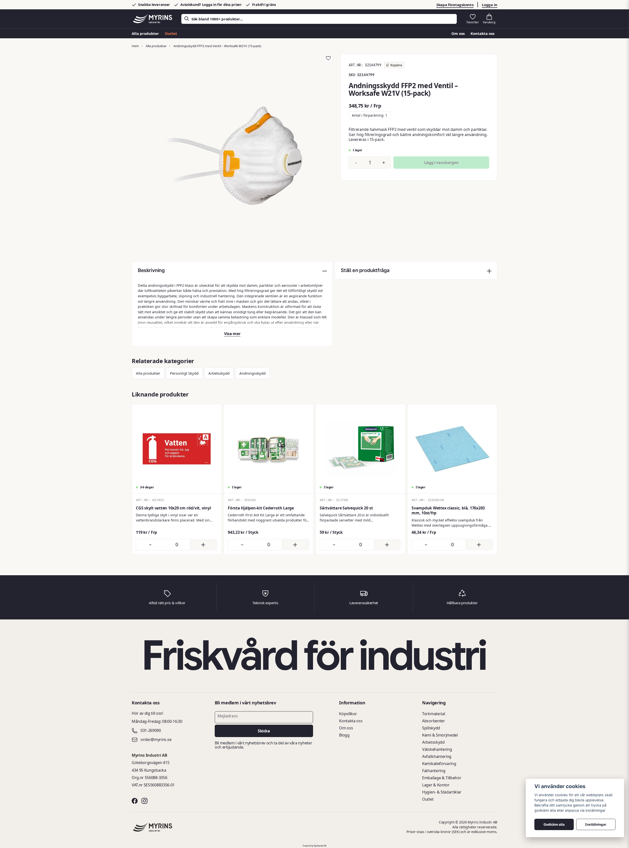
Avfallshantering (436, 756)
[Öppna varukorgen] (489, 19)
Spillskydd (431, 728)
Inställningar (595, 824)
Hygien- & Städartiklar (441, 792)
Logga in (489, 4)
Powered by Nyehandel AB (314, 845)
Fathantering (433, 770)
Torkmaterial (433, 713)
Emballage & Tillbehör (441, 777)
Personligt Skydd (184, 373)
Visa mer (232, 333)
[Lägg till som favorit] (473, 19)
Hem (135, 46)
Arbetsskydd (218, 373)
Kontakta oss (482, 33)
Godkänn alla (554, 824)
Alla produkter (145, 33)
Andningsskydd (252, 373)
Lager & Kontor (436, 785)
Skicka (264, 731)
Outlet (171, 33)
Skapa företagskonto (454, 4)
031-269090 (151, 730)
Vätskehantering (437, 749)
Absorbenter (433, 721)
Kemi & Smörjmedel (440, 735)
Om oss (458, 33)
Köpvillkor (348, 713)
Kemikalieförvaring (439, 763)
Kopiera (395, 65)
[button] (328, 58)
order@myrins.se (156, 740)
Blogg (344, 735)
